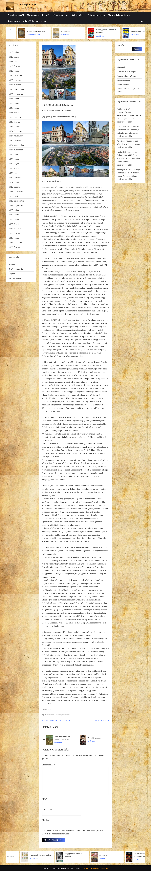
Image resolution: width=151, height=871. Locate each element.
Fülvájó (45, 15)
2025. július (14, 99)
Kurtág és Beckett (124, 169)
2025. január (14, 126)
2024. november (16, 136)
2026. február (15, 66)
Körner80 (121, 67)
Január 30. (127, 855)
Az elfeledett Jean (124, 141)
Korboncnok (33, 15)
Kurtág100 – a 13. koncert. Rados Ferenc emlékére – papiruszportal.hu (128, 176)
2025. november (16, 80)
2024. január (14, 182)
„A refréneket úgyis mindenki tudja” (96, 855)
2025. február (15, 122)
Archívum (23, 34)
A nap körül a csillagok (126, 71)
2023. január (14, 238)
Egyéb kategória (16, 269)
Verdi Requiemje (61, 738)
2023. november (16, 191)
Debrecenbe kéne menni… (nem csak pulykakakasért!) (96, 738)
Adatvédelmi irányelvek (34, 21)
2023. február (15, 233)
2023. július (14, 210)
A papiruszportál (16, 15)
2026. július (14, 52)
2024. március (15, 173)
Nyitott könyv (78, 15)
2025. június (14, 103)
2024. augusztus (16, 150)
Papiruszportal (15, 278)
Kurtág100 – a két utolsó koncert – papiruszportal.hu (128, 161)
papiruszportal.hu (26, 4)
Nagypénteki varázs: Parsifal (27, 855)
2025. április (14, 112)
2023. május (14, 219)
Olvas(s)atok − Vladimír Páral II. (63, 31)
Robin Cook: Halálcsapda (99, 31)
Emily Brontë (128, 31)
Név (44, 799)
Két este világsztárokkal (127, 76)
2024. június (14, 159)
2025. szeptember (16, 89)
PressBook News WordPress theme (95, 868)
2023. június (14, 215)
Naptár (12, 274)
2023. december (16, 187)
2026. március (15, 61)
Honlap (45, 820)
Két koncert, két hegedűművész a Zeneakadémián (124, 112)
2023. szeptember (16, 201)
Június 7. (57, 855)
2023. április (14, 224)
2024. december (16, 131)
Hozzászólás (48, 765)
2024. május (14, 163)
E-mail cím (47, 809)
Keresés (120, 45)
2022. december (16, 242)
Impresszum (14, 21)
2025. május (14, 108)
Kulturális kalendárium (119, 15)
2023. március (15, 228)
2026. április (14, 57)
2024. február (15, 177)
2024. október (15, 140)
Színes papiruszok (96, 15)
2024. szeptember (16, 145)
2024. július (14, 154)
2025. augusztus (16, 94)
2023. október (15, 196)
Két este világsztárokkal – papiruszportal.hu (129, 118)
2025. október (15, 85)
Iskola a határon (60, 15)
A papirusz (23, 31)
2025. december (16, 75)
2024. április (14, 168)
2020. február (15, 247)
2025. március (15, 117)
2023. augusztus (16, 205)
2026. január (14, 71)
